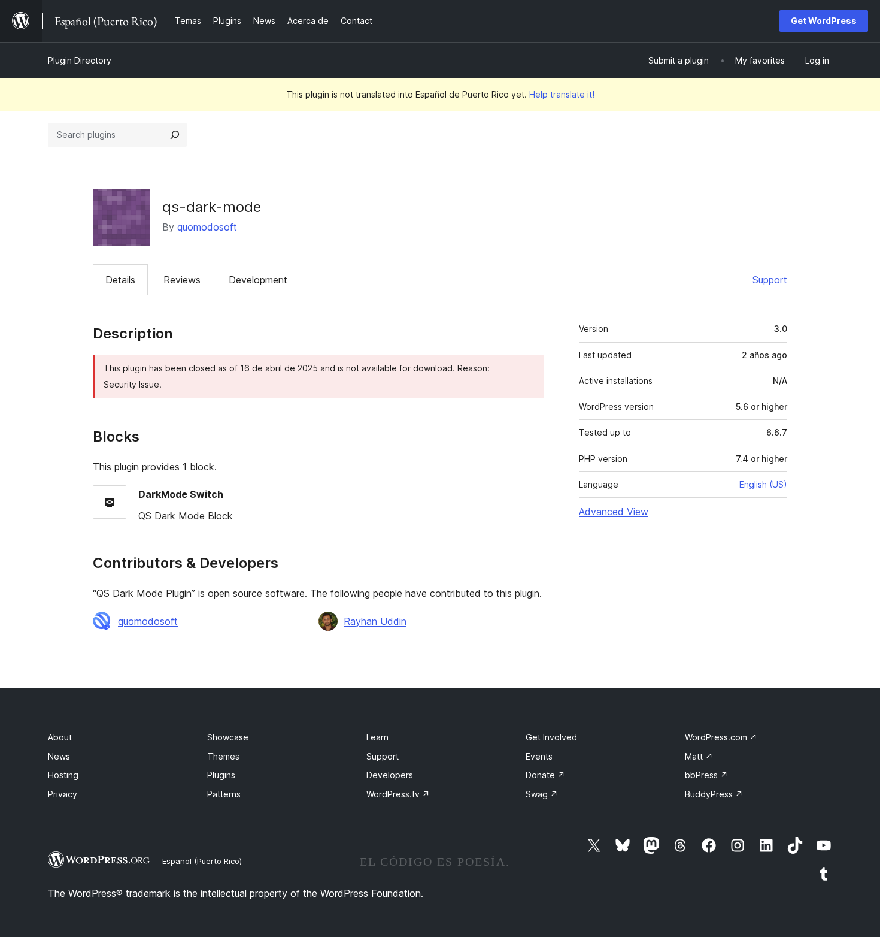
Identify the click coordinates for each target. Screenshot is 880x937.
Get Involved (551, 737)
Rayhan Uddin (375, 621)
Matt (699, 756)
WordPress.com (721, 737)
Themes (223, 756)
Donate (545, 775)
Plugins (221, 775)
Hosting (63, 775)
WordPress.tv (398, 794)
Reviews (182, 280)
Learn (377, 737)
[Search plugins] (175, 135)
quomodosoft (207, 227)
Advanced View (613, 512)
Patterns (224, 794)
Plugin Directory (79, 60)
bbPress (706, 775)
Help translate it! (561, 94)
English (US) (763, 484)
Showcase (227, 737)
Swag (542, 794)
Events (539, 756)
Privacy (62, 794)
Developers (389, 775)
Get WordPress (824, 21)
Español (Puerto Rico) (202, 861)
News (59, 756)
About (60, 737)
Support (769, 280)
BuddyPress (714, 794)
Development (258, 280)
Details (120, 280)
